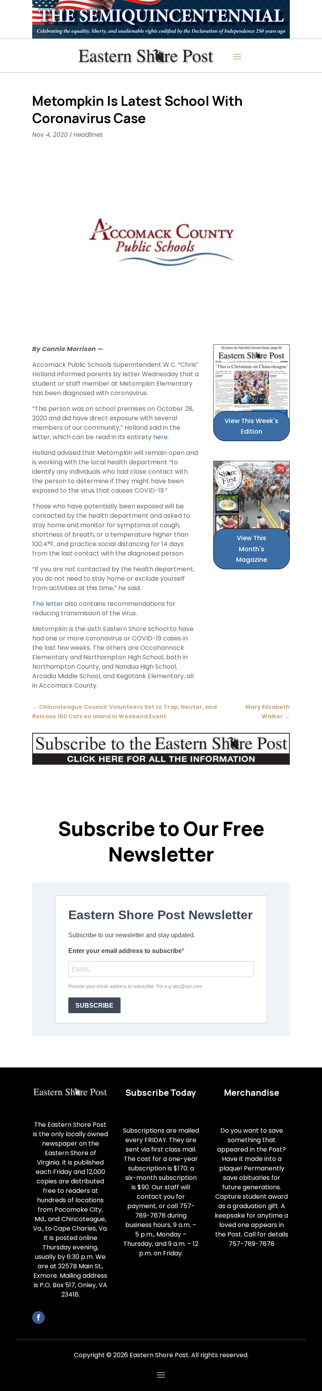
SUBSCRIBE (94, 1005)
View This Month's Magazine (251, 549)
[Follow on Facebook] (38, 1317)
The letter (47, 603)
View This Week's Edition (251, 426)
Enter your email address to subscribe (125, 951)
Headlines (88, 135)
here (160, 437)
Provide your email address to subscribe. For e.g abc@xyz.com (135, 986)
